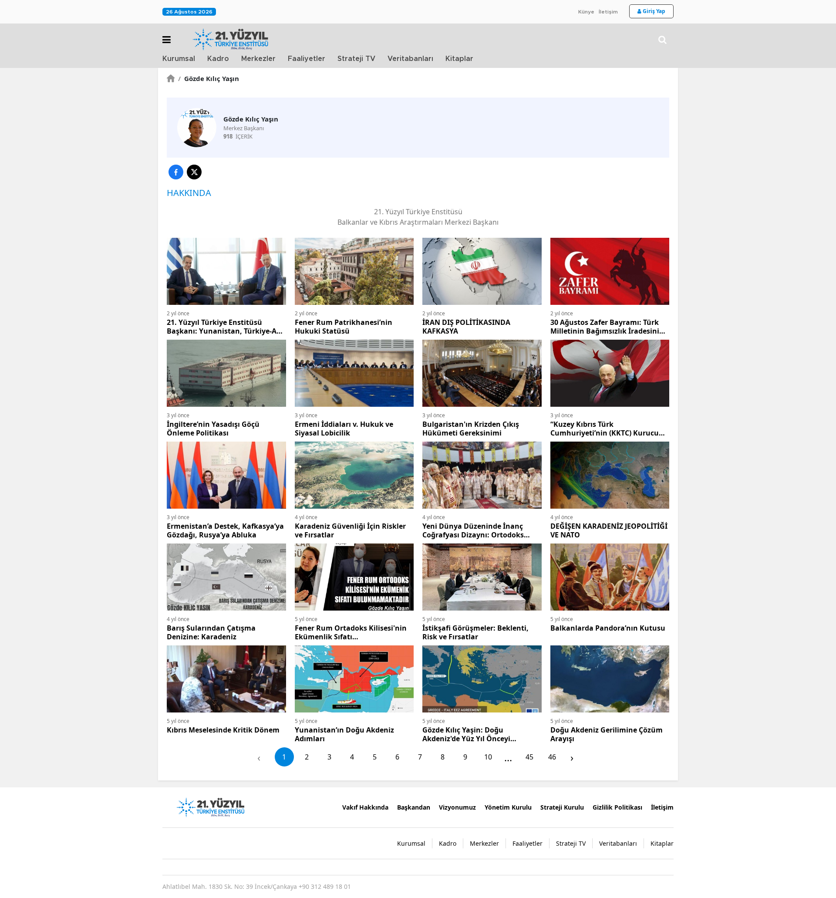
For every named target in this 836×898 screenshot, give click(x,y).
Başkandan (413, 807)
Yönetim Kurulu (508, 807)
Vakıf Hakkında (365, 807)
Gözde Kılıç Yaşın (208, 78)
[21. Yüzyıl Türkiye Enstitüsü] (210, 806)
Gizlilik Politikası (617, 807)
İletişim (608, 11)
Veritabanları (410, 58)
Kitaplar (459, 58)
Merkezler (258, 58)
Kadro (218, 58)
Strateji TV (356, 58)
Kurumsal (178, 58)
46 (552, 757)
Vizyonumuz (457, 807)
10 (488, 757)
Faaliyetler (306, 58)
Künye (586, 11)
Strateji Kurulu (562, 807)
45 (529, 757)
